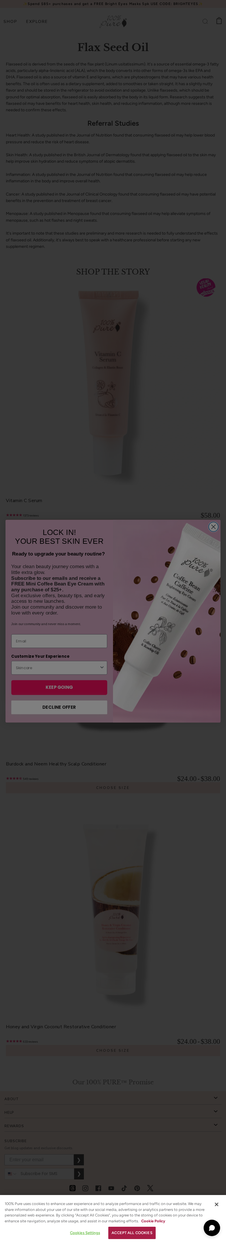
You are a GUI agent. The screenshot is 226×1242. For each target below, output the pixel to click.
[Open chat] (212, 1228)
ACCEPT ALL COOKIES (132, 1233)
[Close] (216, 1204)
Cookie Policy (153, 1221)
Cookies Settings (85, 1233)
